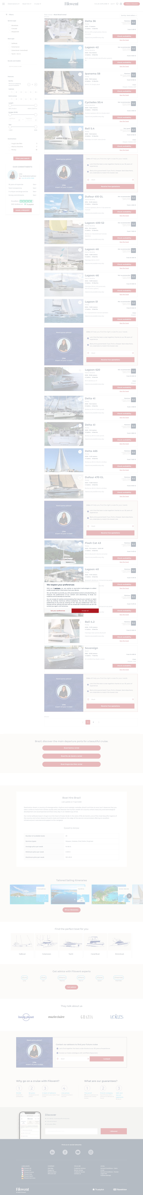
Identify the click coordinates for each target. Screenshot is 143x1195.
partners (57, 588)
